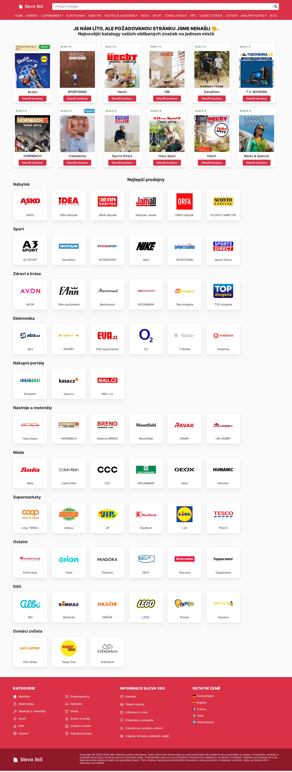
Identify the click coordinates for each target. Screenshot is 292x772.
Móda (145, 15)
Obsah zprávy (135, 704)
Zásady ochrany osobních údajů (147, 736)
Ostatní (232, 15)
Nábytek (94, 15)
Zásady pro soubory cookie (144, 728)
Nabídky (32, 15)
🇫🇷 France (199, 709)
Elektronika (75, 15)
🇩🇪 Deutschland (203, 696)
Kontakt (131, 696)
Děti (193, 15)
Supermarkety (52, 15)
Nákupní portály (254, 15)
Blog (273, 15)
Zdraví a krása (176, 15)
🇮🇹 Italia (197, 715)
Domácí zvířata (210, 15)
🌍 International (203, 722)
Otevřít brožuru (32, 98)
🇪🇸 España (199, 702)
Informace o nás (136, 712)
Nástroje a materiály (121, 15)
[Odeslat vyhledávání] (276, 6)
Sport (157, 15)
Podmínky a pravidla (139, 720)
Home (19, 15)
